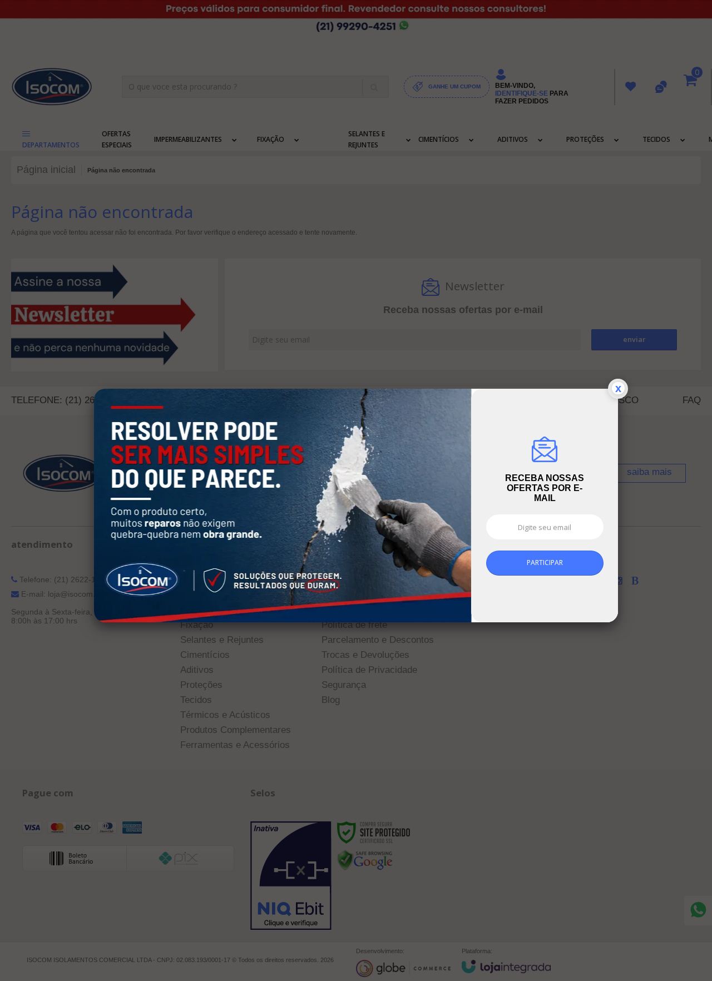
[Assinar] (545, 567)
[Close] (618, 393)
